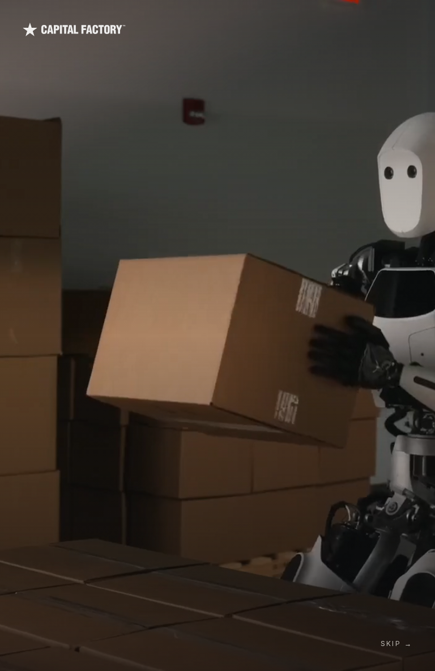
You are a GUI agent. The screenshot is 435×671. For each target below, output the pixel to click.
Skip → (396, 643)
